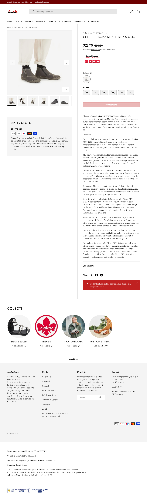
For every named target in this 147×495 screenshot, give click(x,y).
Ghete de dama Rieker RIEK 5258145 (25, 27)
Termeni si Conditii (50, 399)
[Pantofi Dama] (73, 326)
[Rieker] (46, 326)
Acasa (9, 21)
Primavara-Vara (65, 21)
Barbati (28, 21)
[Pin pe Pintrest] (101, 275)
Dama (17, 21)
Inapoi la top (73, 359)
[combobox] (73, 11)
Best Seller (19, 341)
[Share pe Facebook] (96, 275)
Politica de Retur (49, 395)
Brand (51, 21)
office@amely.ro (121, 382)
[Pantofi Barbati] (100, 326)
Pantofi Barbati (100, 341)
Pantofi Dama (73, 341)
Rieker (85, 33)
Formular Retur (49, 390)
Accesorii (39, 21)
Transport (46, 404)
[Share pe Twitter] (91, 275)
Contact (45, 386)
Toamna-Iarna (79, 21)
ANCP (44, 409)
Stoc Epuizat (111, 105)
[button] (138, 11)
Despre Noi (47, 376)
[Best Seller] (19, 326)
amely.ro (15, 434)
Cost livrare (95, 50)
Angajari (46, 381)
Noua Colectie (93, 21)
